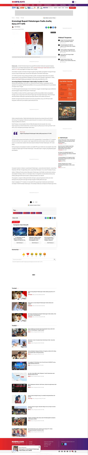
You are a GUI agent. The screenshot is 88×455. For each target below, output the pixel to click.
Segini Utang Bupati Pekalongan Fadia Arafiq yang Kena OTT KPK (35, 133)
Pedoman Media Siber (48, 441)
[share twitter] (51, 27)
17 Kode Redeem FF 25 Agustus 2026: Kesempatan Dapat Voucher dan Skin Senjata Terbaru (66, 158)
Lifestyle (18, 17)
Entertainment (47, 5)
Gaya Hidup (63, 5)
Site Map (46, 446)
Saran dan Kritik (47, 444)
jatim (63, 7)
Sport (70, 5)
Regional (72, 7)
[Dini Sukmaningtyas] (63, 89)
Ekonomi (27, 5)
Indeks (75, 5)
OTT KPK (17, 69)
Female (22, 17)
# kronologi (39, 212)
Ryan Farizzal (70, 97)
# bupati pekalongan (18, 212)
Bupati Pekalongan (38, 67)
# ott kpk (33, 212)
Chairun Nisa (70, 84)
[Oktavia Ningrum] (63, 94)
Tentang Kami (32, 444)
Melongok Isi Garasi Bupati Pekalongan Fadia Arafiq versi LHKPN (29, 449)
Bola (33, 5)
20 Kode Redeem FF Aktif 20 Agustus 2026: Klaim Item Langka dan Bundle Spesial (67, 46)
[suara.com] (18, 2)
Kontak (30, 443)
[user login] (73, 2)
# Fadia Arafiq (26, 212)
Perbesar (53, 32)
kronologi (18, 79)
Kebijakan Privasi (47, 443)
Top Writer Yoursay (65, 81)
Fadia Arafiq (46, 67)
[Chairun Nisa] (62, 85)
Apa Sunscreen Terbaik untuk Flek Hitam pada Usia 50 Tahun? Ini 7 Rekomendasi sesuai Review (65, 147)
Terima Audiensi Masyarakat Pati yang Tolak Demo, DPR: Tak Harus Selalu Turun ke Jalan (67, 51)
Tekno (55, 5)
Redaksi (30, 441)
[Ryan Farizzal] (63, 98)
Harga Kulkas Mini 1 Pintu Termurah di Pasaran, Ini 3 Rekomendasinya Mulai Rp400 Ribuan (66, 141)
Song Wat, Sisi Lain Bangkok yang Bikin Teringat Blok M (66, 117)
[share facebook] (46, 27)
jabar (59, 7)
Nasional (20, 5)
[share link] (55, 27)
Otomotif (39, 5)
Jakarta (55, 7)
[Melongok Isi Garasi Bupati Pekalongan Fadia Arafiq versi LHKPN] (15, 448)
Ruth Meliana (17, 26)
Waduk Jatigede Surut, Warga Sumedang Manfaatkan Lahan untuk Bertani (66, 165)
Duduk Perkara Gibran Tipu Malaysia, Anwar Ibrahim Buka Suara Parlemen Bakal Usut (68, 60)
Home (13, 5)
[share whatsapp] (48, 27)
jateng (66, 7)
